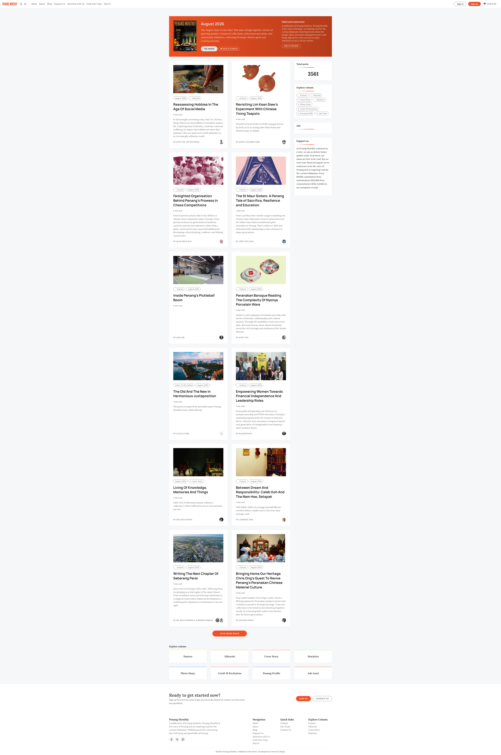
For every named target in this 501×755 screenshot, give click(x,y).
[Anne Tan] (284, 337)
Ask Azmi (323, 113)
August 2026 (180, 98)
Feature (243, 98)
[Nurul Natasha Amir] (284, 142)
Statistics (321, 100)
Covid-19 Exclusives (308, 109)
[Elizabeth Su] (284, 434)
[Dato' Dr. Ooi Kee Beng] (221, 142)
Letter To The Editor (184, 385)
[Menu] (25, 4)
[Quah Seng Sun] (221, 241)
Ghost (254, 751)
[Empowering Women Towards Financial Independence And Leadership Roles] (261, 366)
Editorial (196, 98)
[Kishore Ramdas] (221, 620)
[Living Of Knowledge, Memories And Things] (198, 462)
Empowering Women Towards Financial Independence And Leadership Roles (259, 396)
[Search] (21, 4)
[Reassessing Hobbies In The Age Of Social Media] (198, 79)
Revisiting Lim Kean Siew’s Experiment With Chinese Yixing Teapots (257, 109)
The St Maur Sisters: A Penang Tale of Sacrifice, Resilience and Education (260, 200)
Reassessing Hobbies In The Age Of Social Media (195, 106)
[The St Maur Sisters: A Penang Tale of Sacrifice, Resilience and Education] (261, 171)
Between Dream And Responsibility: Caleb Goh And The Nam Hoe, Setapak (260, 492)
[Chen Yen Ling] (284, 241)
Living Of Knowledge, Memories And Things (190, 489)
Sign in (460, 4)
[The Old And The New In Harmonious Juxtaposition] (198, 366)
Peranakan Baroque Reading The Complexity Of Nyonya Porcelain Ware (258, 300)
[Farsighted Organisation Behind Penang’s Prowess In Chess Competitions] (198, 171)
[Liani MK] (221, 337)
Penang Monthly (229, 751)
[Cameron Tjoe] (284, 520)
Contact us (322, 698)
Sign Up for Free (291, 46)
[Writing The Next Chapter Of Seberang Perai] (198, 548)
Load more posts (229, 633)
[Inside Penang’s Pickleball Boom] (198, 270)
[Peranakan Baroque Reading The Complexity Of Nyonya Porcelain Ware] (261, 270)
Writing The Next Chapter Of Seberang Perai (195, 575)
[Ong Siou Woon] (221, 520)
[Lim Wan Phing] (284, 620)
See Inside (209, 49)
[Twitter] (177, 739)
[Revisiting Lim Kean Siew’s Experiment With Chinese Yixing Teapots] (261, 79)
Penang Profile (306, 113)
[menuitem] (34, 4)
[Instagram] (183, 739)
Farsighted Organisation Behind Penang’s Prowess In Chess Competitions (195, 200)
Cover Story (197, 481)
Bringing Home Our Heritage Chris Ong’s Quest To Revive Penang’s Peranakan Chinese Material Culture (259, 580)
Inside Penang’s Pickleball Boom (194, 297)
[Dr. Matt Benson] (217, 620)
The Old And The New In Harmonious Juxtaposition (194, 393)
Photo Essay (305, 104)
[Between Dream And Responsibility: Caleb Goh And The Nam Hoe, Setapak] (261, 462)
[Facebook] (171, 739)
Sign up (474, 4)
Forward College (277, 751)
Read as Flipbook (230, 49)
